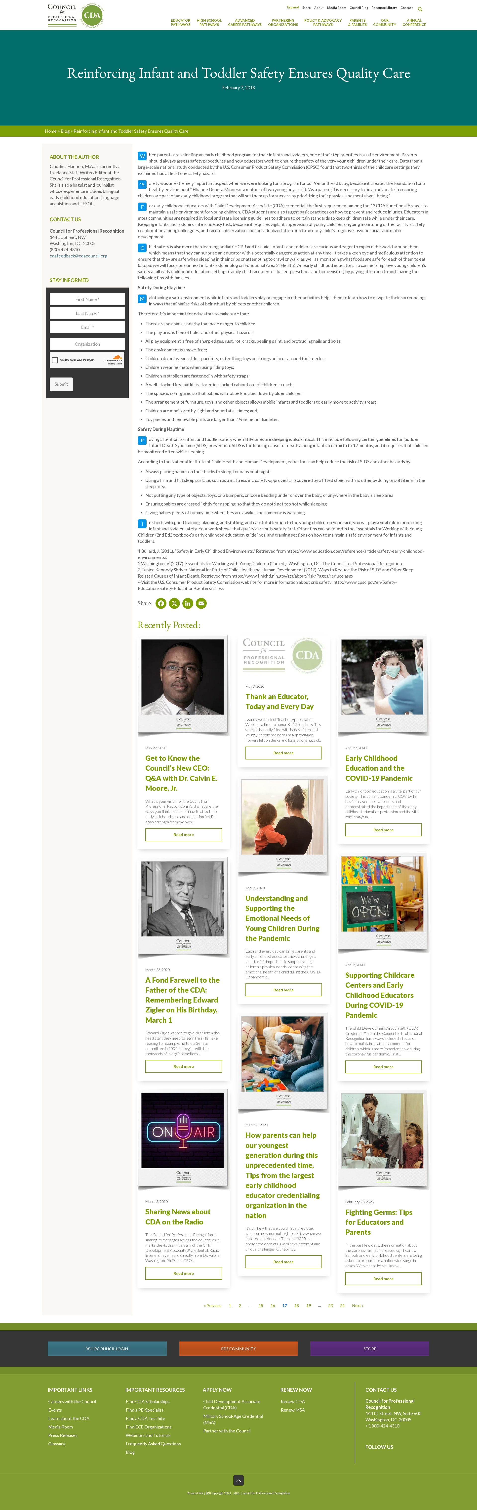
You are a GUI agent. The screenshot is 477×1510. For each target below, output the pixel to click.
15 (261, 1305)
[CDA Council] (76, 15)
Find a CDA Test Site (145, 1418)
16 (273, 1305)
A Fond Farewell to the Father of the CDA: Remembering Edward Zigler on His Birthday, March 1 (182, 1000)
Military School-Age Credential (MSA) (233, 1419)
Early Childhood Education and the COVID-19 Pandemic (379, 768)
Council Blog (359, 8)
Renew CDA (293, 1401)
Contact (406, 8)
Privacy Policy (196, 1493)
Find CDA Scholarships (148, 1401)
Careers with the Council (72, 1401)
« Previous (212, 1305)
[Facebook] (159, 601)
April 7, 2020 (255, 888)
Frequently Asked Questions (153, 1443)
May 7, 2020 (254, 686)
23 (330, 1305)
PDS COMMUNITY (238, 1348)
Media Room (336, 8)
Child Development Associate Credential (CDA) (232, 1404)
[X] (172, 601)
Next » (357, 1305)
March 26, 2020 (157, 969)
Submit (61, 384)
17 (284, 1305)
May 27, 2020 (155, 748)
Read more (184, 834)
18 (296, 1305)
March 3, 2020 (256, 1125)
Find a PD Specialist (144, 1410)
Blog (65, 131)
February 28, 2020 (359, 1202)
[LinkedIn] (186, 601)
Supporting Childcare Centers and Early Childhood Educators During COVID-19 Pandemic (379, 995)
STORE (370, 1348)
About (319, 8)
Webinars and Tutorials (148, 1435)
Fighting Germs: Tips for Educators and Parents (378, 1222)
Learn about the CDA (68, 1418)
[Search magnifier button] (421, 9)
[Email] (199, 601)
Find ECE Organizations (149, 1426)
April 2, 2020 (354, 965)
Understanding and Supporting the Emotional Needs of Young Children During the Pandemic (282, 918)
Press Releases (63, 1435)
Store (306, 8)
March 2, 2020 (156, 1201)
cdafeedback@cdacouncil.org (78, 255)
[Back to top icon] (238, 1480)
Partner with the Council (227, 1430)
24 (342, 1305)
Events (55, 1410)
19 (308, 1305)
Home (51, 131)
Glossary (56, 1443)
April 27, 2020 (355, 748)
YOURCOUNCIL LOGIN (107, 1348)
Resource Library (384, 8)
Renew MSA (293, 1410)
